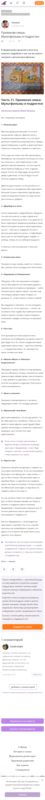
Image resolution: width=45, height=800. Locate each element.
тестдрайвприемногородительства (16, 14)
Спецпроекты (23, 769)
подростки (7, 11)
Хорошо (22, 794)
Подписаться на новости (22, 721)
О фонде (22, 747)
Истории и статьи (23, 751)
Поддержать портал (22, 626)
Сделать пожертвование (22, 728)
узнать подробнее (22, 788)
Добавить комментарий (23, 687)
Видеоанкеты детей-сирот (22, 756)
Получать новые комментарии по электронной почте (22, 692)
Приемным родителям (22, 760)
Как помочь (22, 765)
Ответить (37, 674)
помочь (39, 3)
